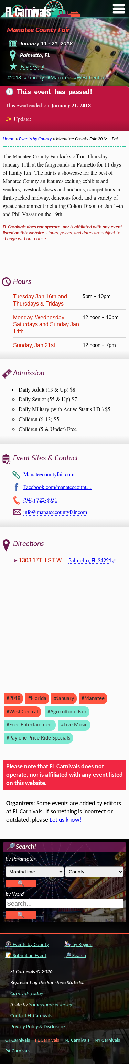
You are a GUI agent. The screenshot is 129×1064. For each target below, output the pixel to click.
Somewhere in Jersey (50, 1005)
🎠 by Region (79, 944)
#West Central (90, 78)
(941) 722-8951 (40, 499)
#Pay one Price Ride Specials (38, 738)
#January (34, 78)
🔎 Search (75, 955)
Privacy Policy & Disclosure (37, 1027)
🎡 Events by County (27, 944)
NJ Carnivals (77, 1040)
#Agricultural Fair (67, 712)
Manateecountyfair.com (48, 474)
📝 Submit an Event (25, 955)
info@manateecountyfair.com (55, 511)
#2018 (14, 78)
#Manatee (59, 78)
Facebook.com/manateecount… (57, 486)
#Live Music (74, 725)
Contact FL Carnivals (31, 1016)
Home (8, 139)
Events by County (35, 139)
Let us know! (66, 820)
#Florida (37, 698)
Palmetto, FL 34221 (89, 561)
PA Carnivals (17, 1051)
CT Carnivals (17, 1040)
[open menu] (119, 9)
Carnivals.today (26, 994)
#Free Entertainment (30, 725)
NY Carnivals (107, 1040)
